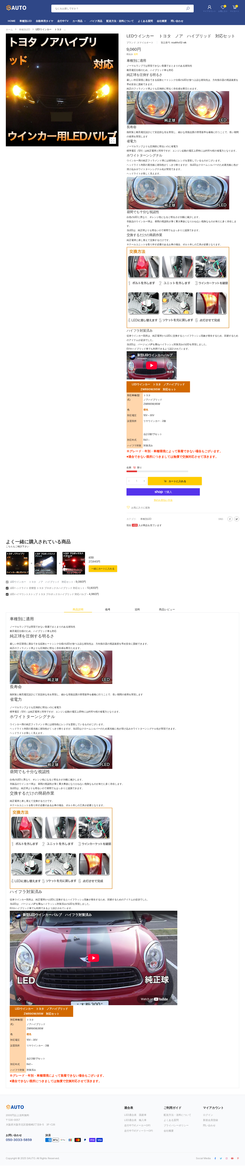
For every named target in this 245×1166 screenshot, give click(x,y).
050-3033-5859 (19, 1140)
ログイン (208, 1114)
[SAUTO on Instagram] (226, 1158)
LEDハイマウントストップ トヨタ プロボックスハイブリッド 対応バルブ (48, 594)
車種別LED (146, 518)
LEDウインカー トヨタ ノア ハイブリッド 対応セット (41, 581)
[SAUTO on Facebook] (215, 1158)
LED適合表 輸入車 (135, 1120)
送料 (136, 54)
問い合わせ (209, 1125)
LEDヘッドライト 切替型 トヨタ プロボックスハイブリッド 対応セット (47, 588)
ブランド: (131, 42)
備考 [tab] (107, 609)
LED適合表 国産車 (135, 1114)
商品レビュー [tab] (167, 609)
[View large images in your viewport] (112, 140)
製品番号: (166, 42)
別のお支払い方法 (163, 499)
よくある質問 (171, 1120)
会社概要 (169, 1130)
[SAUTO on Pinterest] (238, 1158)
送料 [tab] (137, 609)
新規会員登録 (210, 1120)
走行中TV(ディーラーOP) (138, 1130)
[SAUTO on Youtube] (232, 1158)
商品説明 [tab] (78, 609)
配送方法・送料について (177, 1114)
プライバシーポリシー (176, 1125)
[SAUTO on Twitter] (221, 1158)
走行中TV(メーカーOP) (137, 1125)
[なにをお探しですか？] (188, 8)
